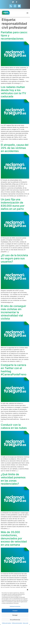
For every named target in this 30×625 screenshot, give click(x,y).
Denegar (15, 615)
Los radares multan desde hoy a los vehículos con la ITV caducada (13, 91)
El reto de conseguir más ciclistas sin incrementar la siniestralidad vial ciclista (13, 312)
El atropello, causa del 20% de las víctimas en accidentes (14, 148)
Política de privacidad (17, 623)
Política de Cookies (6, 623)
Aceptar (15, 610)
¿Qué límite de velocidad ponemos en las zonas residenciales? (13, 479)
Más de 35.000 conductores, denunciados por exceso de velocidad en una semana (14, 538)
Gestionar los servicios (15, 606)
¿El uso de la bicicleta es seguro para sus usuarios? (14, 258)
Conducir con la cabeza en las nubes (14, 426)
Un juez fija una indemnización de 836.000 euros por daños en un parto (12, 204)
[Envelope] (19, 6)
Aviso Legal (25, 623)
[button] (27, 590)
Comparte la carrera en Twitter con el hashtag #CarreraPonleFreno (13, 369)
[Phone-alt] (10, 6)
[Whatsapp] (15, 6)
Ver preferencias (15, 619)
